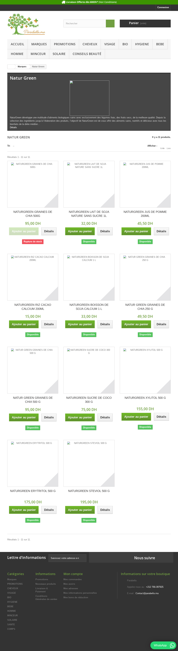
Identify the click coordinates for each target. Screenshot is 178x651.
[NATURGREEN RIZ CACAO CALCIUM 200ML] (32, 277)
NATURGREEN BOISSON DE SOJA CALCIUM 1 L (89, 306)
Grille (162, 148)
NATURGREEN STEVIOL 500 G (89, 491)
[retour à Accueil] (11, 67)
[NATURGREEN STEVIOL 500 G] (89, 463)
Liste (169, 148)
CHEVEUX (90, 44)
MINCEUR (38, 54)
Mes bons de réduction (75, 597)
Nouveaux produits (45, 584)
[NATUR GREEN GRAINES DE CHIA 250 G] (145, 277)
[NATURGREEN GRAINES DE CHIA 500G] (32, 184)
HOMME (17, 54)
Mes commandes (72, 579)
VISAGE (109, 44)
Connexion (163, 7)
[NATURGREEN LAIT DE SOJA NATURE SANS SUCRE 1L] (89, 184)
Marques (39, 44)
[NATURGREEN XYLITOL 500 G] (145, 370)
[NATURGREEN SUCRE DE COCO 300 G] (89, 370)
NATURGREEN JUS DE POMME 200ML (145, 214)
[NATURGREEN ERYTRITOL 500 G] (32, 463)
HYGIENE (142, 44)
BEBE (160, 44)
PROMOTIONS (64, 44)
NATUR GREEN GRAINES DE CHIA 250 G (145, 306)
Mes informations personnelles (80, 593)
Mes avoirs (69, 584)
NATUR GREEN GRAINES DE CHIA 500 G (33, 399)
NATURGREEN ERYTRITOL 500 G (33, 491)
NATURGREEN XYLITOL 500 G (145, 397)
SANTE (11, 624)
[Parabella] (32, 24)
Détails (13, 127)
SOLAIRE (59, 54)
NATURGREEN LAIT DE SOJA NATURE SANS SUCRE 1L (89, 214)
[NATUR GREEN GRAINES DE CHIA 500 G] (32, 370)
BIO (125, 44)
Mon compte (73, 574)
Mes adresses (70, 588)
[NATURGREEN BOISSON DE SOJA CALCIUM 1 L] (89, 277)
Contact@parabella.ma (147, 593)
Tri (8, 145)
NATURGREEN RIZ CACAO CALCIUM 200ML (32, 306)
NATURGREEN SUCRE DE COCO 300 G (89, 399)
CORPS (11, 629)
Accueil (17, 44)
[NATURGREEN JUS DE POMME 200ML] (145, 184)
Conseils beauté (87, 54)
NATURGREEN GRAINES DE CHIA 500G (32, 214)
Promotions (41, 579)
